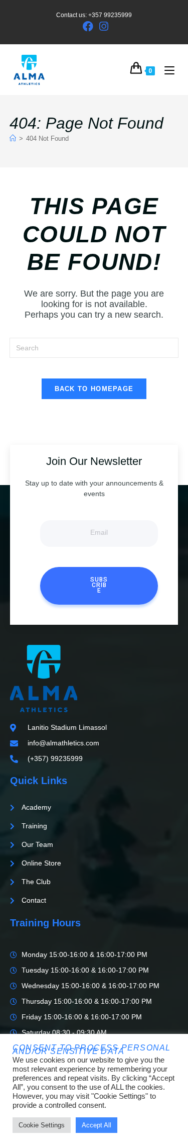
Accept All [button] (96, 1125)
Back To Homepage (94, 389)
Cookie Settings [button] (42, 1125)
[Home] (13, 138)
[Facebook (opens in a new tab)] (88, 26)
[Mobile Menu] (165, 70)
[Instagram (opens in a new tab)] (102, 26)
